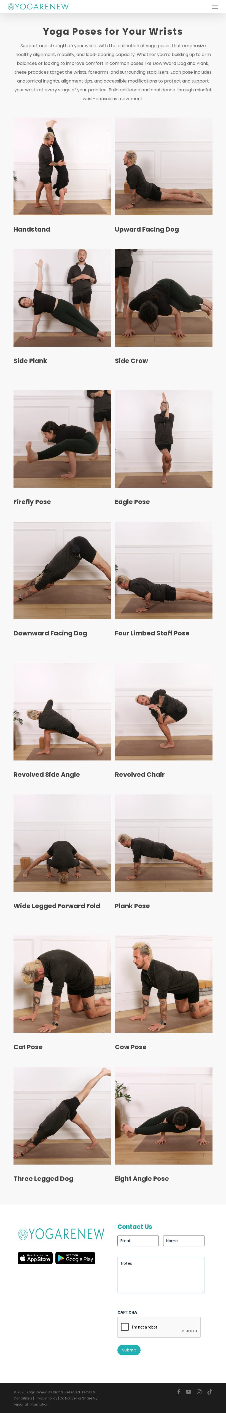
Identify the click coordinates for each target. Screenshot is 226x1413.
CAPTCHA (127, 1312)
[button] (215, 6)
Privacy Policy (46, 1398)
